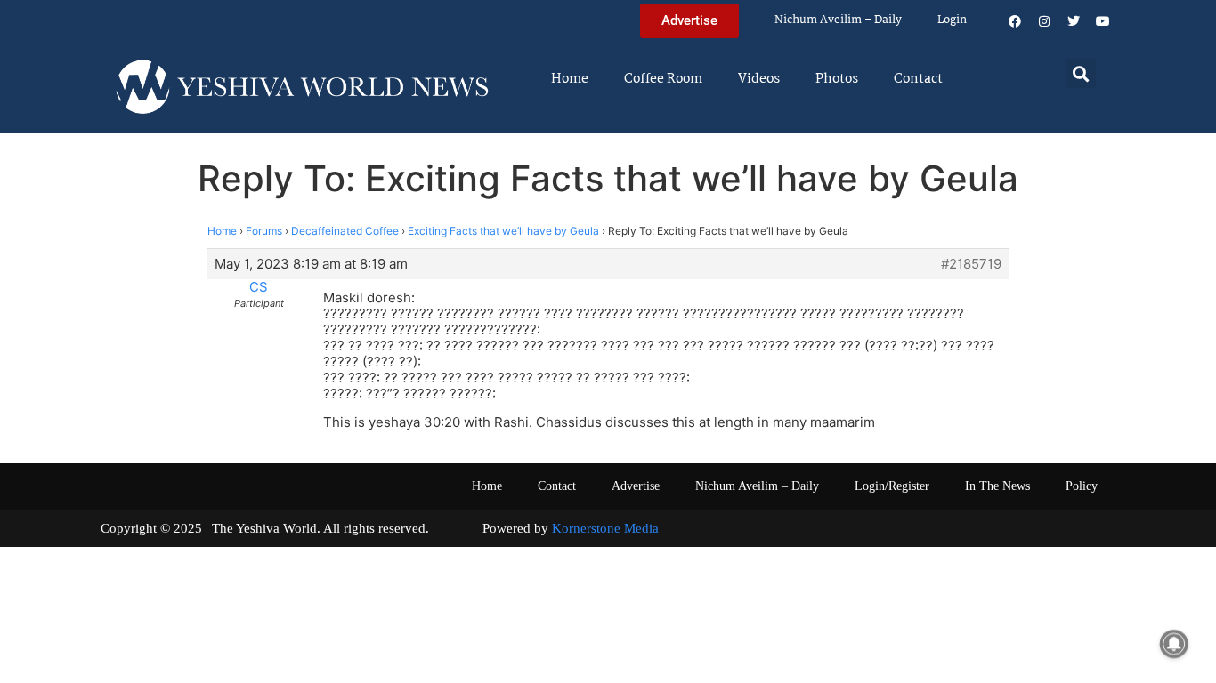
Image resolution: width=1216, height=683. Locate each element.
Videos (759, 79)
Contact (918, 79)
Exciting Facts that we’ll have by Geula (503, 230)
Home (569, 79)
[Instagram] (1044, 21)
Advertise (636, 486)
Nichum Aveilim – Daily (838, 20)
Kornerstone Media (605, 528)
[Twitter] (1073, 21)
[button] (1081, 73)
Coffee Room (663, 79)
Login (952, 20)
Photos (836, 79)
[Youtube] (1102, 21)
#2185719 (971, 264)
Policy (1082, 486)
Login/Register (892, 486)
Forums (264, 230)
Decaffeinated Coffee (345, 230)
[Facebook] (1014, 21)
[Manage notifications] (1174, 644)
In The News (997, 486)
